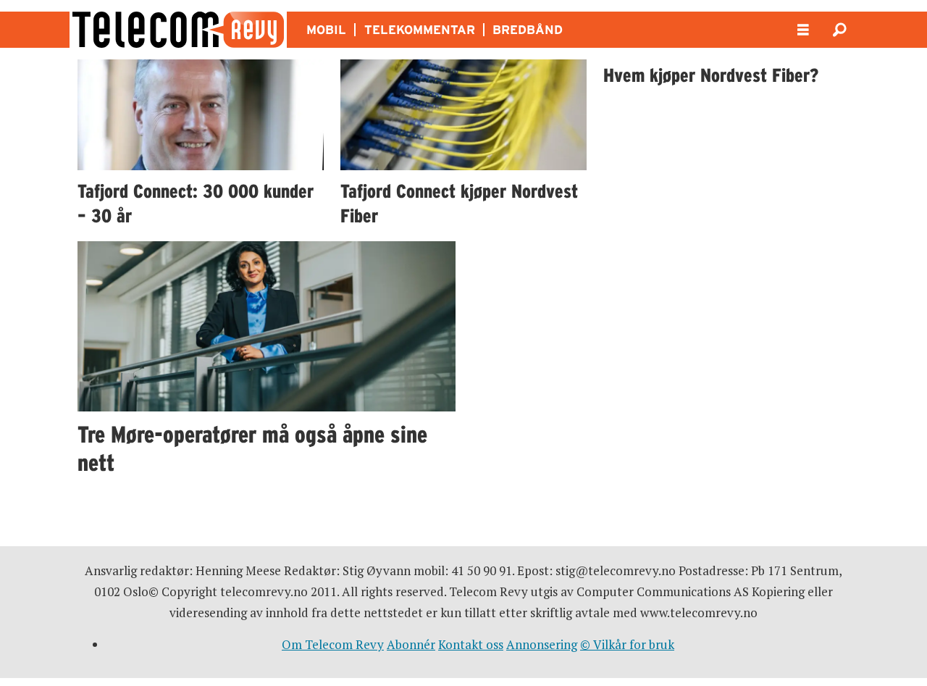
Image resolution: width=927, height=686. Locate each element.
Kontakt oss (470, 644)
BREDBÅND (527, 29)
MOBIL (326, 29)
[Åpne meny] (803, 30)
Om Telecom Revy (333, 644)
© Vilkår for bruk (627, 644)
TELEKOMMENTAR (419, 29)
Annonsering (541, 644)
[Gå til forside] (178, 30)
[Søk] (839, 30)
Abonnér (411, 644)
